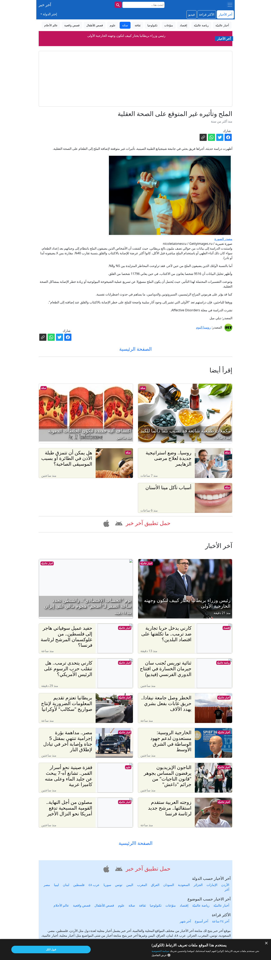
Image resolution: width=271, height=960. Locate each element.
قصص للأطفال (104, 905)
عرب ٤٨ (94, 885)
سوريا (107, 885)
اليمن (129, 885)
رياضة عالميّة (223, 662)
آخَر (227, 889)
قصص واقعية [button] (72, 25)
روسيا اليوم (203, 327)
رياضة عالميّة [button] (201, 25)
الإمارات (212, 885)
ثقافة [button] (138, 25)
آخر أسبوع (201, 921)
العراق (155, 885)
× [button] (266, 943)
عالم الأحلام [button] (51, 25)
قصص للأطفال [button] (94, 25)
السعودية (184, 885)
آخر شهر (185, 921)
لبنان (66, 885)
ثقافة (142, 905)
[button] (118, 522)
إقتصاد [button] (183, 25)
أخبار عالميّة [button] (222, 25)
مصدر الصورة (223, 239)
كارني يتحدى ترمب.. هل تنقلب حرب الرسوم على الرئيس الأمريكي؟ (126, 35)
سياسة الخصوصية (160, 951)
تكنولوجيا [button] (152, 25)
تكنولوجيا (155, 905)
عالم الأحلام (61, 905)
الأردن (225, 885)
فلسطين (79, 885)
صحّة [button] (125, 25)
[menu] (230, 5)
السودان (168, 885)
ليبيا (56, 885)
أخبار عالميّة (146, 563)
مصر (47, 885)
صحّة (142, 388)
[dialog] (135, 949)
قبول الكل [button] (51, 949)
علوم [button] (112, 25)
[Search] (118, 5)
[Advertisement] (135, 78)
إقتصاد (226, 628)
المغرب (142, 885)
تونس (118, 885)
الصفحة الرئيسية (135, 349)
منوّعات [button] (168, 25)
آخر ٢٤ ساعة (220, 921)
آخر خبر (45, 4)
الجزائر (198, 885)
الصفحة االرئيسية (136, 843)
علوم (128, 767)
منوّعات (170, 905)
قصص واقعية (81, 905)
